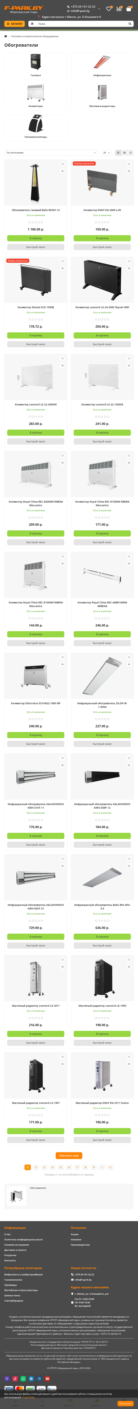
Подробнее (28, 1397)
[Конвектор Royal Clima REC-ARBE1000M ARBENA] (102, 575)
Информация (15, 1228)
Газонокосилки (13, 1279)
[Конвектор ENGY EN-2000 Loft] (102, 183)
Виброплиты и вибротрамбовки (23, 1274)
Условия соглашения (16, 1244)
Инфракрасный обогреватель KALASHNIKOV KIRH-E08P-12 (102, 805)
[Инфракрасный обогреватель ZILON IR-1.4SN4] (102, 676)
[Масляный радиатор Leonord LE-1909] (102, 978)
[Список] (124, 153)
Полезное (78, 1228)
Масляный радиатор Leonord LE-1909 (102, 1005)
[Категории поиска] (32, 24)
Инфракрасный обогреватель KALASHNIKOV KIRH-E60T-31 (36, 906)
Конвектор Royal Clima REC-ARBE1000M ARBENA (102, 604)
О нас (7, 1234)
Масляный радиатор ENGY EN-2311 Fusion (102, 1103)
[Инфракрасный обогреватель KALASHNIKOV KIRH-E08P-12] (102, 777)
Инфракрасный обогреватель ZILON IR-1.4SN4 (102, 705)
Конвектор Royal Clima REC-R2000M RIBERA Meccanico (36, 503)
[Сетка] (118, 153)
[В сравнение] (62, 171)
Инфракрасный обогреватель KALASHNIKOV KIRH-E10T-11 (36, 805)
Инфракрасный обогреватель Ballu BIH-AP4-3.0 (102, 906)
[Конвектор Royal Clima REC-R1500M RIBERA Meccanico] (102, 474)
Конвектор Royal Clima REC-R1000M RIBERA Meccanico (36, 604)
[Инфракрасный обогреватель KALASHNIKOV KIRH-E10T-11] (35, 777)
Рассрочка (10, 1255)
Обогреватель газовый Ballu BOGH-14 (36, 210)
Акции (75, 1234)
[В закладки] (62, 164)
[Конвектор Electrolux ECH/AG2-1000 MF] (35, 676)
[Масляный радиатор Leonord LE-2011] (35, 978)
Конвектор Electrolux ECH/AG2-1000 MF (35, 703)
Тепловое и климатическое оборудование (34, 36)
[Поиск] (130, 24)
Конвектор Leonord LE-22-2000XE (36, 404)
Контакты (10, 1260)
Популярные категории (23, 1268)
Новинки (76, 1239)
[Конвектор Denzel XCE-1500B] (35, 280)
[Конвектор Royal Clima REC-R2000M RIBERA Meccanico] (35, 474)
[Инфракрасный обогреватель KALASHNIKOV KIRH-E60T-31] (35, 878)
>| (110, 1167)
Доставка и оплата (15, 1250)
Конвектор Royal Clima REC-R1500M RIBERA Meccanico (102, 503)
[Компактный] (131, 153)
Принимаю (126, 1403)
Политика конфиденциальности (23, 1239)
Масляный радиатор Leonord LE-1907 (36, 1103)
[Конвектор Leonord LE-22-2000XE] (35, 377)
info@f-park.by (80, 11)
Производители (80, 1244)
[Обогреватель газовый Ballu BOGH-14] (35, 183)
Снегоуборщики (13, 1300)
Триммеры (10, 1285)
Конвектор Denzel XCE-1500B (36, 307)
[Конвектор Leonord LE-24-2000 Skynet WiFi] (102, 280)
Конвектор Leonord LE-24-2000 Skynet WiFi (102, 307)
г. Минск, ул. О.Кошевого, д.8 (91, 1293)
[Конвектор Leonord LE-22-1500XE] (102, 377)
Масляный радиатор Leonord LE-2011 (36, 1005)
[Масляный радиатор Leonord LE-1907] (35, 1076)
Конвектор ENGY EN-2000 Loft (102, 210)
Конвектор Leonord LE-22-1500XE (102, 404)
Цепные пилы (12, 1295)
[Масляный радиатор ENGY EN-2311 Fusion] (102, 1076)
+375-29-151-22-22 (83, 6)
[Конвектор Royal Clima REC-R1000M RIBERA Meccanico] (35, 575)
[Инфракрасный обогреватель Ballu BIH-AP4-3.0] (102, 878)
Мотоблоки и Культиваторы (21, 1290)
